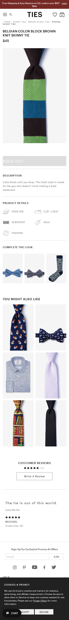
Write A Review (34, 476)
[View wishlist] (55, 14)
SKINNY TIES (19, 22)
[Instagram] (15, 568)
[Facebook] (44, 568)
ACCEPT (25, 612)
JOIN (56, 556)
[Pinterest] (24, 568)
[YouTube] (35, 568)
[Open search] (10, 13)
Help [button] (6, 577)
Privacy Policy (40, 600)
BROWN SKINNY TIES (38, 22)
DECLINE (44, 612)
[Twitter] (54, 568)
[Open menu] (5, 13)
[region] (34, 95)
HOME (7, 22)
